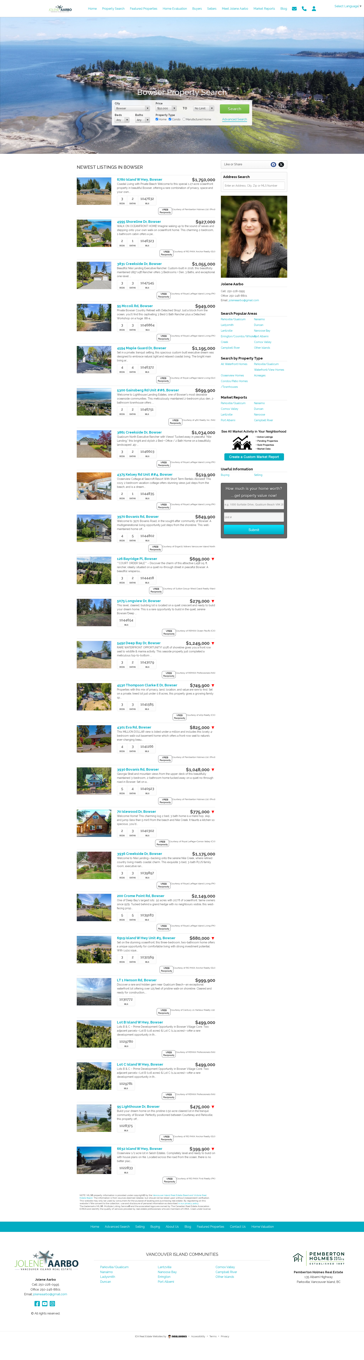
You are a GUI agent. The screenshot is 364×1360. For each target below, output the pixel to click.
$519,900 (205, 474)
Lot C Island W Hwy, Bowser (140, 1064)
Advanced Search (234, 119)
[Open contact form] (294, 8)
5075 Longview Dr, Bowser (139, 601)
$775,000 (202, 812)
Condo (175, 119)
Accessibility (198, 1336)
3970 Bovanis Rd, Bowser (138, 517)
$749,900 (202, 685)
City (117, 103)
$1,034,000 (203, 432)
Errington (164, 1277)
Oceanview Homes (232, 375)
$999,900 (205, 980)
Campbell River (230, 347)
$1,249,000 (200, 643)
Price (159, 103)
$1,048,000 (200, 769)
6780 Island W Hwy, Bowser (139, 179)
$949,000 (205, 306)
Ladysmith (227, 324)
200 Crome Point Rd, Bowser (140, 896)
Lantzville (226, 330)
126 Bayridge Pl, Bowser (137, 559)
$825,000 (202, 727)
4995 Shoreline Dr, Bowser (139, 222)
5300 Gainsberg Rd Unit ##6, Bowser (148, 390)
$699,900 (205, 390)
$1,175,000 (203, 854)
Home (162, 119)
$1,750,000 (203, 179)
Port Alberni (261, 336)
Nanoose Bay (262, 330)
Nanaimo (259, 319)
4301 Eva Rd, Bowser (134, 727)
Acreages (260, 375)
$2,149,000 (203, 896)
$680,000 (202, 938)
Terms (213, 1336)
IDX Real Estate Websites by (151, 1336)
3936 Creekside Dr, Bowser (139, 854)
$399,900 (202, 1149)
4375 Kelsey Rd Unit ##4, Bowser (145, 474)
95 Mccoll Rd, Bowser (135, 306)
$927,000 (205, 222)
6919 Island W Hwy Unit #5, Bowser (146, 938)
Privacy (225, 1336)
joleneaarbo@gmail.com (244, 300)
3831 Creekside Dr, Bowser (139, 264)
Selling (258, 474)
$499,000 (205, 1022)
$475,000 (202, 1107)
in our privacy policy (188, 1203)
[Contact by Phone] (304, 8)
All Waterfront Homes (234, 364)
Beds (118, 115)
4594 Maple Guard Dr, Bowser (141, 348)
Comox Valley (262, 342)
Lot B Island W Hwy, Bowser (140, 1022)
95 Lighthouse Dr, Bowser (138, 1106)
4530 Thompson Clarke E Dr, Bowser (147, 685)
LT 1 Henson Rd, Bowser (137, 980)
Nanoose (259, 414)
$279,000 (202, 601)
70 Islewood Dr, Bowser (136, 812)
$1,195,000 (203, 348)
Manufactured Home (198, 119)
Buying (225, 474)
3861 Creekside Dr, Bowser (139, 432)
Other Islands (262, 347)
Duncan (258, 324)
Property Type (165, 115)
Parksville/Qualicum (233, 319)
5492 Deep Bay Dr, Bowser (139, 643)
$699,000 (202, 559)
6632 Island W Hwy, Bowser (139, 1149)
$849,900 (205, 517)
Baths (139, 115)
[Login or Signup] (314, 8)
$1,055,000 (203, 264)
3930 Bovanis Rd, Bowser (138, 769)
